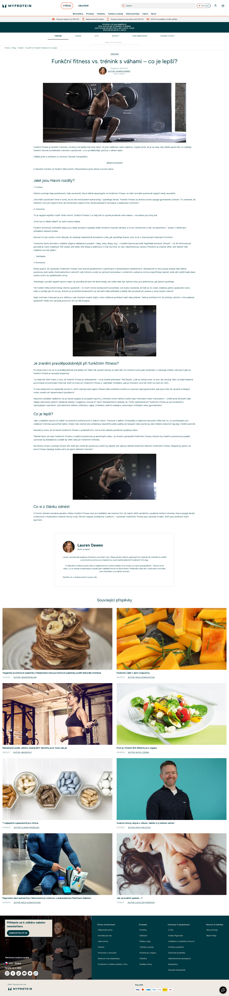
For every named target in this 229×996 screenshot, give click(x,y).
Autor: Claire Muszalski (26, 828)
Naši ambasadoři (140, 36)
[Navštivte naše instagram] (7, 973)
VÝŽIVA (67, 6)
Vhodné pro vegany (147, 953)
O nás (170, 930)
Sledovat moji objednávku (109, 958)
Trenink (20, 48)
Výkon (145, 14)
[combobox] (165, 6)
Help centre (103, 941)
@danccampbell (114, 163)
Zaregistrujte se (18, 933)
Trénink (58, 36)
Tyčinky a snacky (115, 14)
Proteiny (90, 14)
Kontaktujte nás (105, 936)
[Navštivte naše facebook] (12, 973)
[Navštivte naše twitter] (30, 973)
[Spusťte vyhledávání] (123, 6)
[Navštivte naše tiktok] (18, 973)
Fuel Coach (205, 6)
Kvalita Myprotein (175, 936)
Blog (14, 48)
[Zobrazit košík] (222, 5)
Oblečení (143, 936)
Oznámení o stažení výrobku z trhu (112, 964)
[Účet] (215, 5)
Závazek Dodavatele (176, 970)
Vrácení (101, 947)
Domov (8, 48)
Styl (97, 36)
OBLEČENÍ (83, 6)
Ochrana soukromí (176, 947)
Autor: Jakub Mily (22, 752)
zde (95, 577)
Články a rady (145, 941)
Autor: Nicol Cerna (138, 752)
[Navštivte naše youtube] (24, 973)
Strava (78, 36)
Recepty (115, 36)
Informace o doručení (107, 953)
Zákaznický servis (105, 930)
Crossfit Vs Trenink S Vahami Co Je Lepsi (41, 48)
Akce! (153, 14)
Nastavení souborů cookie (17, 958)
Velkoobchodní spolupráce (179, 958)
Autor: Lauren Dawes (119, 71)
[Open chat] (35, 973)
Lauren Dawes (90, 545)
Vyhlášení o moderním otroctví (181, 941)
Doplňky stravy (167, 36)
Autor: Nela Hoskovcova (141, 677)
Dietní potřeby (132, 14)
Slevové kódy (212, 930)
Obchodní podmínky (176, 953)
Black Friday (211, 936)
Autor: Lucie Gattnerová (141, 903)
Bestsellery (78, 14)
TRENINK (114, 54)
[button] (223, 990)
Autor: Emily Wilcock (139, 828)
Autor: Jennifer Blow (25, 677)
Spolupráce (173, 964)
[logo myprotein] (17, 5)
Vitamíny (101, 14)
